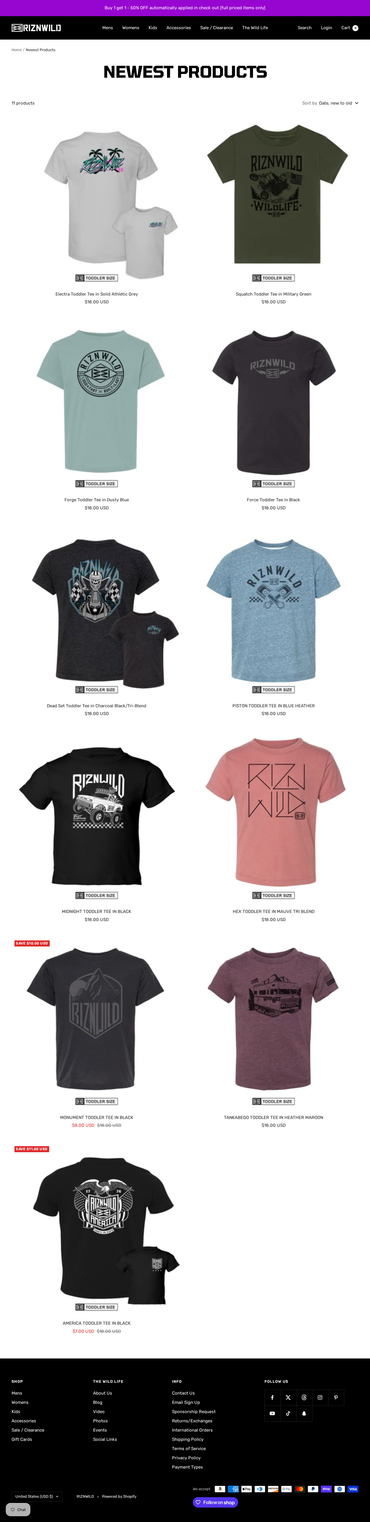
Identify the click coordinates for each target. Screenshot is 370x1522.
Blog (97, 1402)
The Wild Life (255, 27)
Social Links (105, 1439)
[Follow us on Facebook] (272, 1398)
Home (17, 50)
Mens (107, 27)
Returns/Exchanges (192, 1420)
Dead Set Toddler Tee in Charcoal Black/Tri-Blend (96, 705)
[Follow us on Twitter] (288, 1398)
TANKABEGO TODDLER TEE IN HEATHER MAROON (273, 1117)
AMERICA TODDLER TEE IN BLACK (97, 1323)
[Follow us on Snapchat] (304, 1413)
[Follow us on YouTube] (272, 1413)
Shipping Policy (188, 1439)
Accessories (178, 27)
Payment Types (187, 1467)
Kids (153, 27)
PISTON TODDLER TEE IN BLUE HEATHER (273, 705)
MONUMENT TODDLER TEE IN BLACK (96, 1117)
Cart (348, 27)
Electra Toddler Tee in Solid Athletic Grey (97, 294)
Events (100, 1430)
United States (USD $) (34, 1496)
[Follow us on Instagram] (320, 1398)
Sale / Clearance (216, 27)
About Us (102, 1393)
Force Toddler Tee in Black (273, 499)
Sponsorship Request (194, 1411)
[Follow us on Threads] (304, 1398)
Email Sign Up (186, 1402)
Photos (100, 1420)
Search (305, 27)
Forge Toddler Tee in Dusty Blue (96, 499)
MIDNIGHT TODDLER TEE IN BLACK (96, 911)
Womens (130, 27)
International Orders (192, 1430)
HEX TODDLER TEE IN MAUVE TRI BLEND (273, 911)
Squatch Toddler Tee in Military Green (273, 294)
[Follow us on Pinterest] (336, 1398)
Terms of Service (189, 1448)
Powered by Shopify (119, 1496)
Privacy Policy (186, 1457)
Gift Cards (22, 1439)
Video (99, 1411)
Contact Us (183, 1393)
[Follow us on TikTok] (288, 1413)
